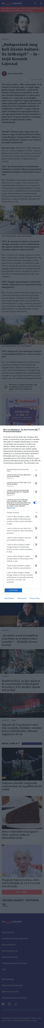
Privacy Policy (35, 598)
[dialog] (22, 514)
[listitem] (22, 470)
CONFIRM (13, 590)
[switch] (35, 475)
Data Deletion (9, 598)
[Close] (39, 430)
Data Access (22, 598)
